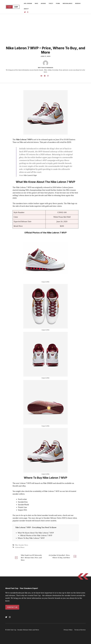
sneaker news (18, 518)
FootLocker (22, 499)
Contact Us (12, 607)
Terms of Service (80, 630)
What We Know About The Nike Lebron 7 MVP (36, 533)
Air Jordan (28, 3)
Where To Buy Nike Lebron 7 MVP (31, 538)
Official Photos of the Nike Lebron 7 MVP (36, 535)
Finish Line (22, 507)
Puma (58, 3)
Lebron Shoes (19, 547)
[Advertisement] (45, 27)
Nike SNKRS (48, 483)
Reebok (78, 3)
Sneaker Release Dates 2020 (55, 518)
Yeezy (51, 3)
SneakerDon (23, 502)
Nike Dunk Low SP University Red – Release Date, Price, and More (31, 557)
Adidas (43, 3)
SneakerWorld (23, 505)
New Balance (67, 3)
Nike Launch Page (30, 175)
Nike (36, 3)
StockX (16, 486)
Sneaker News (23, 545)
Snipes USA (22, 510)
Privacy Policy (68, 630)
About (26, 8)
